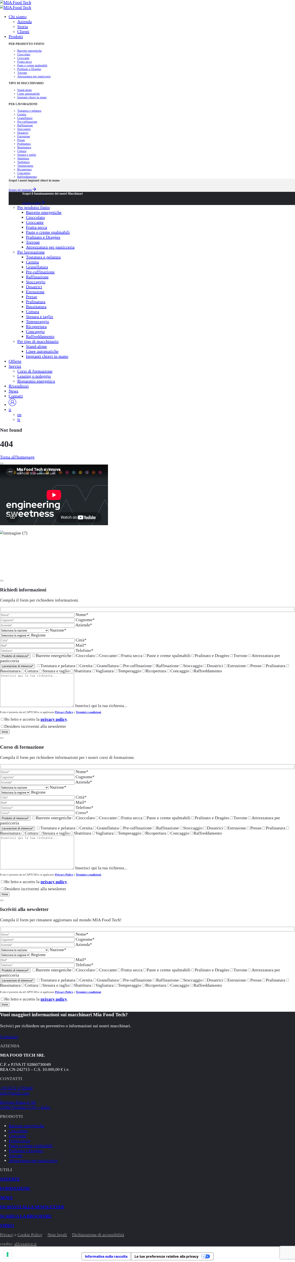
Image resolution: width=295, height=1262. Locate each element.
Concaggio (23, 173)
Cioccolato (23, 54)
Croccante (23, 58)
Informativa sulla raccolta (106, 1256)
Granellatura (24, 118)
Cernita (21, 114)
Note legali (57, 1234)
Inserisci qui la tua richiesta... (101, 705)
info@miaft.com (14, 1092)
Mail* (81, 645)
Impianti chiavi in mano (32, 97)
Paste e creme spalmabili (32, 65)
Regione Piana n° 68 (18, 1102)
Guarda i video (31, 203)
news (6, 1197)
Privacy (6, 1234)
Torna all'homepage (17, 457)
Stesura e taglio (26, 154)
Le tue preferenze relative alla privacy (166, 1256)
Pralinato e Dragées (29, 69)
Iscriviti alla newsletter (32, 1206)
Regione (38, 635)
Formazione (15, 1188)
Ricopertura (24, 169)
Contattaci (9, 1036)
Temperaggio (25, 165)
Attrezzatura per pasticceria (34, 76)
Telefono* (84, 650)
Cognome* (85, 619)
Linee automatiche (28, 93)
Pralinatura (24, 143)
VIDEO (7, 1225)
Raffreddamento (27, 176)
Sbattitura (23, 158)
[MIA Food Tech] (15, 2)
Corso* (82, 812)
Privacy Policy (64, 712)
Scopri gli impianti (21, 190)
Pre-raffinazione (27, 121)
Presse (21, 140)
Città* (81, 640)
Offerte (10, 1179)
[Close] (1, 463)
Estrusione (23, 136)
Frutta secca (24, 61)
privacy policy (54, 719)
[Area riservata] (12, 404)
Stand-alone (24, 90)
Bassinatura (24, 147)
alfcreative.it (25, 1244)
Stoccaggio (24, 129)
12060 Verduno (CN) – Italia (25, 1107)
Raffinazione (25, 125)
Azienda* (83, 624)
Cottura (21, 151)
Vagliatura (23, 162)
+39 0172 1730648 (16, 1088)
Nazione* (58, 630)
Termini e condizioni (88, 712)
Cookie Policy (29, 1234)
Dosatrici (22, 132)
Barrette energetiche (29, 50)
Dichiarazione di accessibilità (98, 1234)
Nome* (82, 614)
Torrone (22, 72)
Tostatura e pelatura (29, 110)
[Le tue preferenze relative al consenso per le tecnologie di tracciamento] (7, 1254)
